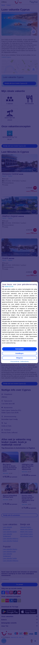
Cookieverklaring (24, 361)
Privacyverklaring (15, 361)
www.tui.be (9, 286)
